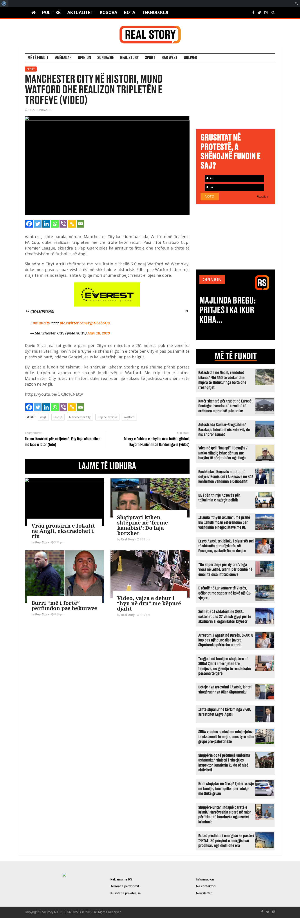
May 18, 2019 (98, 333)
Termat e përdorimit (124, 886)
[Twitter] (38, 224)
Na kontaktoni (206, 886)
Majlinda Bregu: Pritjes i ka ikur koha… (227, 310)
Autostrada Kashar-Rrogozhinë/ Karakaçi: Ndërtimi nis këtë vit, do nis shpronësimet (224, 430)
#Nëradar (63, 58)
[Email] (80, 224)
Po (211, 178)
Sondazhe (105, 58)
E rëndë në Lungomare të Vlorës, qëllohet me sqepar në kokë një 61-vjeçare (224, 593)
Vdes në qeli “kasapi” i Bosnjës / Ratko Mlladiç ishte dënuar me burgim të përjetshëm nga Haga (223, 453)
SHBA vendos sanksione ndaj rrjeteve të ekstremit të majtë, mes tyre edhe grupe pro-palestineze (226, 737)
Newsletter (204, 893)
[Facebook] (29, 224)
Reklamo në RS (121, 879)
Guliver (190, 58)
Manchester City (80, 417)
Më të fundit (38, 58)
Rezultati (262, 196)
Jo (211, 187)
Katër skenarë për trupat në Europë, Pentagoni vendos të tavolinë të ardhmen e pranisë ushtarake (225, 406)
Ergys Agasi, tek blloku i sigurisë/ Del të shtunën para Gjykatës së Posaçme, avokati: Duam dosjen (226, 546)
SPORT (150, 58)
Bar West (169, 58)
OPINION (212, 279)
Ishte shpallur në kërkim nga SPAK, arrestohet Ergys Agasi (224, 712)
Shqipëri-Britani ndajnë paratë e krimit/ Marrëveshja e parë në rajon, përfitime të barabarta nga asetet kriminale (225, 814)
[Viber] (63, 224)
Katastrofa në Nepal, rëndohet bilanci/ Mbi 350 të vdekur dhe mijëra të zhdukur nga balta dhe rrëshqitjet (222, 380)
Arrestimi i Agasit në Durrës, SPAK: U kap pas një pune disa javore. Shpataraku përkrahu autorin (225, 640)
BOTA (129, 12)
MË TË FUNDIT (236, 356)
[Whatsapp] (55, 224)
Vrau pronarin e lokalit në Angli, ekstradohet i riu (63, 531)
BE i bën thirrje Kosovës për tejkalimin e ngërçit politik (219, 497)
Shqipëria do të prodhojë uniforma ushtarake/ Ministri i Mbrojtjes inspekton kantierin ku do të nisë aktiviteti (224, 762)
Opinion (84, 58)
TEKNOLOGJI (155, 12)
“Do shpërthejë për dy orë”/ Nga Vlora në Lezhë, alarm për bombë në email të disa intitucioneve (225, 570)
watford (129, 417)
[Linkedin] (46, 224)
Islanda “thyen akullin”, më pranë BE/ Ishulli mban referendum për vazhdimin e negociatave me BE (224, 523)
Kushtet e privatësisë (125, 893)
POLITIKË (51, 12)
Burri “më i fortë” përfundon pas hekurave (64, 605)
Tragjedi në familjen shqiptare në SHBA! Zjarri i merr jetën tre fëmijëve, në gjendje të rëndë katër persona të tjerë (224, 666)
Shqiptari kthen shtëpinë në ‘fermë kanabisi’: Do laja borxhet (142, 525)
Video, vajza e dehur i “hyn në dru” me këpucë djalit (149, 603)
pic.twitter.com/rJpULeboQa (85, 323)
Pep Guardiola (107, 417)
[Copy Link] (72, 224)
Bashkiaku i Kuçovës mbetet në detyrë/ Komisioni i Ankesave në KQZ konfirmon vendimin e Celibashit (225, 477)
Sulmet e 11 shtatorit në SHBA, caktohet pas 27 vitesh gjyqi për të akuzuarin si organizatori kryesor (224, 617)
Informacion (205, 879)
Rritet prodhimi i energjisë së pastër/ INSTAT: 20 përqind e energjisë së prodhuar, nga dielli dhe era (226, 841)
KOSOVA (108, 12)
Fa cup (58, 417)
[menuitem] (4, 3)
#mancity (41, 323)
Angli (43, 417)
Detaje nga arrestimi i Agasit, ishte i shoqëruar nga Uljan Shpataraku (225, 689)
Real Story (129, 58)
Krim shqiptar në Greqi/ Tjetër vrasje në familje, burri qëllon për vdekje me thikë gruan (226, 789)
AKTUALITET (80, 12)
